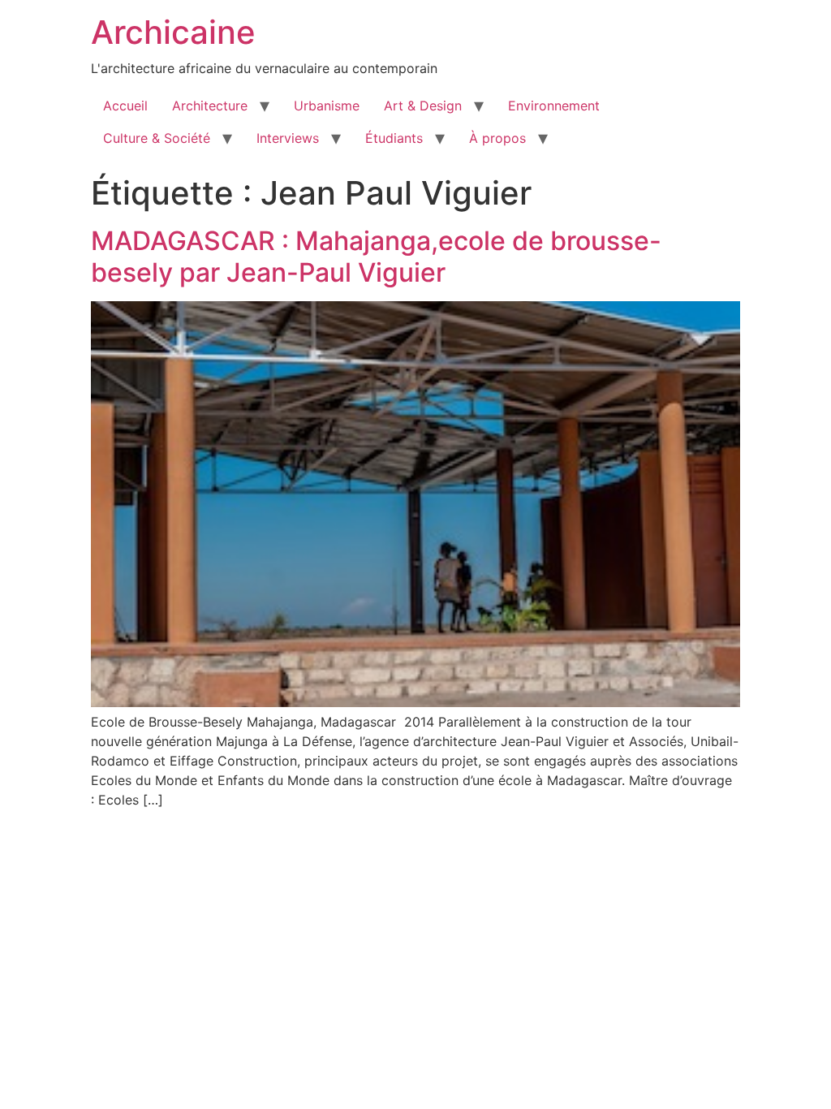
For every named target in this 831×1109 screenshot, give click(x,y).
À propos (497, 138)
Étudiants (394, 138)
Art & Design (423, 105)
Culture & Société (156, 138)
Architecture (210, 105)
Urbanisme (327, 105)
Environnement (554, 105)
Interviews (287, 138)
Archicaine (173, 32)
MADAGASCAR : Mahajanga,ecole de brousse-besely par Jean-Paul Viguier (376, 256)
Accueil (125, 105)
